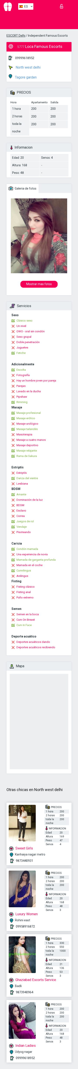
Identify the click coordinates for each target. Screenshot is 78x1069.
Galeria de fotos (25, 188)
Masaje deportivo (27, 445)
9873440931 (24, 861)
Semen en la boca (27, 614)
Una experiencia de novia (32, 554)
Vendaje (21, 526)
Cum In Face (24, 625)
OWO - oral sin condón (30, 331)
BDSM (20, 505)
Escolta (21, 369)
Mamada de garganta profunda (36, 559)
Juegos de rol (25, 521)
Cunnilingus (23, 570)
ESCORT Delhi (15, 35)
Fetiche (21, 353)
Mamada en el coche (29, 565)
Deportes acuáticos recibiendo (35, 647)
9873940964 (24, 992)
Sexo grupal (23, 336)
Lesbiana (22, 483)
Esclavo (21, 510)
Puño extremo (25, 597)
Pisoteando (23, 532)
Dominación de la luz (29, 499)
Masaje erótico (25, 418)
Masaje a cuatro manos (31, 439)
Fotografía (23, 375)
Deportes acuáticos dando (33, 642)
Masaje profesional (28, 412)
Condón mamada (27, 549)
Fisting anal (23, 592)
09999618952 (24, 58)
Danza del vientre (27, 478)
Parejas (21, 386)
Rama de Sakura (26, 456)
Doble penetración (28, 342)
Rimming (22, 402)
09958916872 (25, 926)
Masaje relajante (26, 450)
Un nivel (21, 326)
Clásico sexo (24, 320)
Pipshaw (21, 396)
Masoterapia (24, 434)
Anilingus (22, 576)
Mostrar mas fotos (39, 284)
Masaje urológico (27, 423)
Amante (21, 494)
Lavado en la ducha (28, 391)
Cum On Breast (25, 619)
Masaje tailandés (27, 429)
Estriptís (21, 472)
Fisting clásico (25, 586)
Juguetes (22, 347)
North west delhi (28, 67)
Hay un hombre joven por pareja (36, 380)
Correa (20, 516)
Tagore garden (25, 77)
